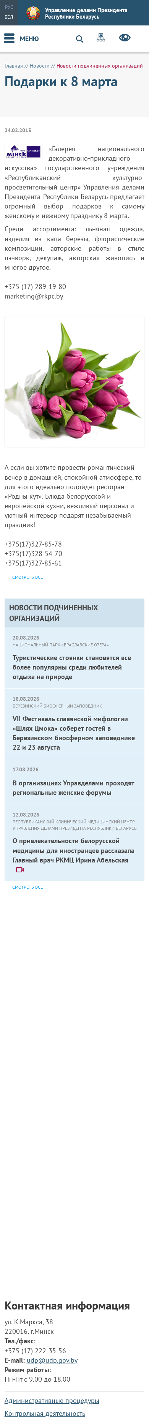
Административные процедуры (52, 1400)
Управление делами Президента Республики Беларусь (86, 13)
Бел (9, 17)
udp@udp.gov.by (52, 1360)
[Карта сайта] (101, 38)
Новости (40, 65)
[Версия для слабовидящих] (125, 39)
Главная (14, 65)
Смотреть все (27, 887)
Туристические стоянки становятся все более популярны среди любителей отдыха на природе (72, 667)
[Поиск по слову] (83, 39)
